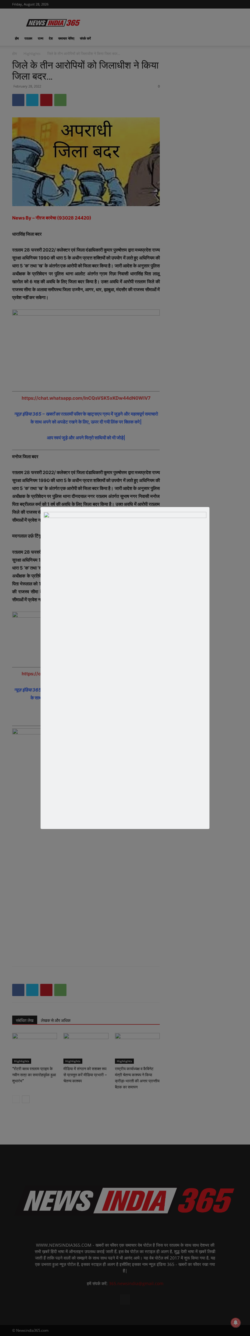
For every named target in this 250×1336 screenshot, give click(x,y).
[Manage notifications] (236, 1322)
